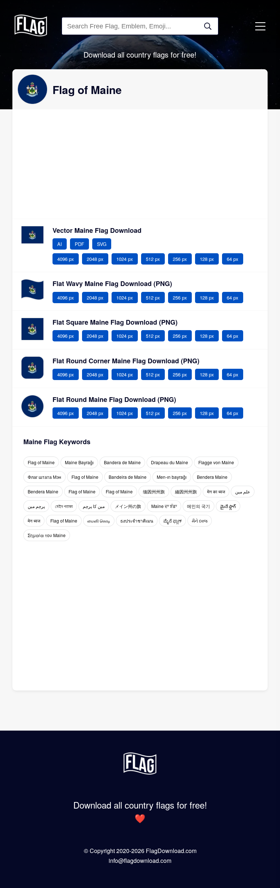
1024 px (124, 258)
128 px (207, 258)
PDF (79, 243)
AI (59, 243)
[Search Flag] (207, 26)
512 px (153, 258)
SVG (101, 243)
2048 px (95, 258)
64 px (232, 258)
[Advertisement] (140, 164)
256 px (180, 258)
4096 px (65, 258)
